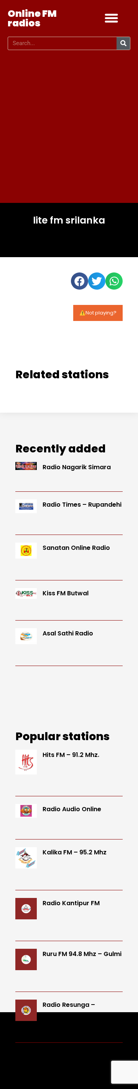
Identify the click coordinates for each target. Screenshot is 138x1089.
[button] (111, 18)
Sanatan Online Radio (76, 547)
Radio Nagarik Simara (77, 467)
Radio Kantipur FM (71, 903)
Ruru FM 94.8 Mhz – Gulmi (82, 954)
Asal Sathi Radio (68, 633)
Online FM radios (32, 18)
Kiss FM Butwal (66, 593)
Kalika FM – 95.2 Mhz (75, 852)
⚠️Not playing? (98, 312)
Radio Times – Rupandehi (82, 504)
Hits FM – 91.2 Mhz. (71, 754)
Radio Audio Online (72, 809)
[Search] (123, 43)
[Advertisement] (69, 126)
